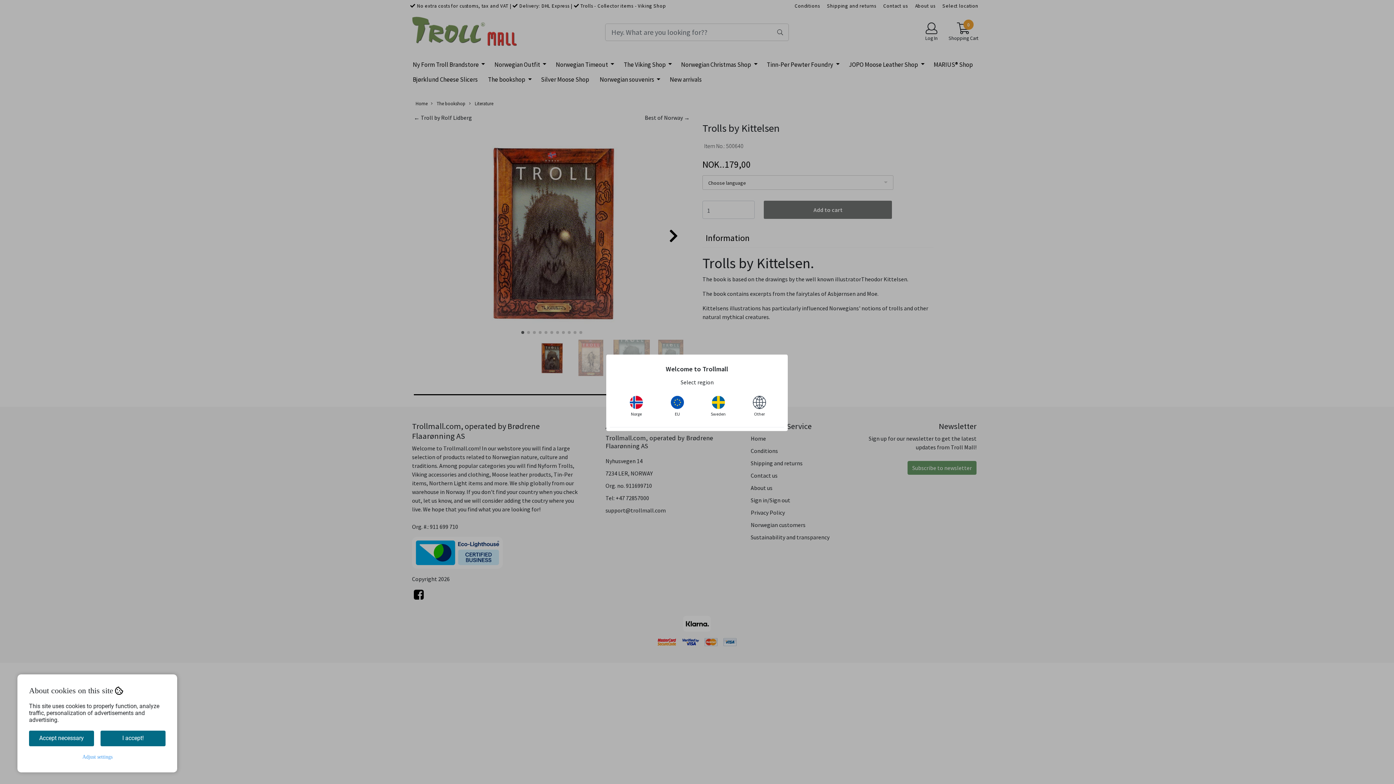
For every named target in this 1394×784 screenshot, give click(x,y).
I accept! (133, 738)
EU (677, 413)
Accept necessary (61, 738)
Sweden (718, 413)
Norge (636, 413)
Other (759, 413)
